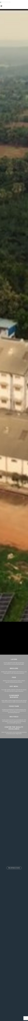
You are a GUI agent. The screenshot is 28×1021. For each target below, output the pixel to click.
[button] (14, 6)
